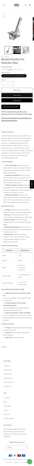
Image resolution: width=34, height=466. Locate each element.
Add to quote (17, 100)
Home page (7, 406)
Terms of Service (8, 382)
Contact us (7, 366)
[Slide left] (2, 51)
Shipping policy (26, 462)
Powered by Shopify (18, 459)
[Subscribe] (26, 447)
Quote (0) (32, 184)
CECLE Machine (10, 459)
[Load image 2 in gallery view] (25, 50)
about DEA (7, 414)
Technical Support (9, 418)
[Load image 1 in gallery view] (8, 50)
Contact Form (8, 386)
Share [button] (5, 347)
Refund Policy (8, 374)
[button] (4, 5)
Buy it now (17, 95)
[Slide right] (32, 51)
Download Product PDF (10, 107)
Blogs (5, 402)
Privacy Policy (8, 370)
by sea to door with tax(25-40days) (14, 76)
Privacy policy (8, 462)
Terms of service (17, 462)
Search (6, 410)
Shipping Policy (8, 378)
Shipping (10, 69)
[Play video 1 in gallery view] (17, 50)
